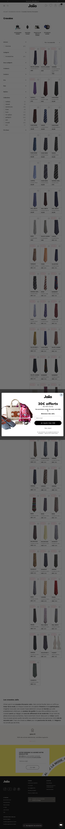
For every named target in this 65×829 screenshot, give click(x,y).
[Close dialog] (61, 394)
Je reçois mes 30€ (48, 423)
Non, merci (48, 428)
